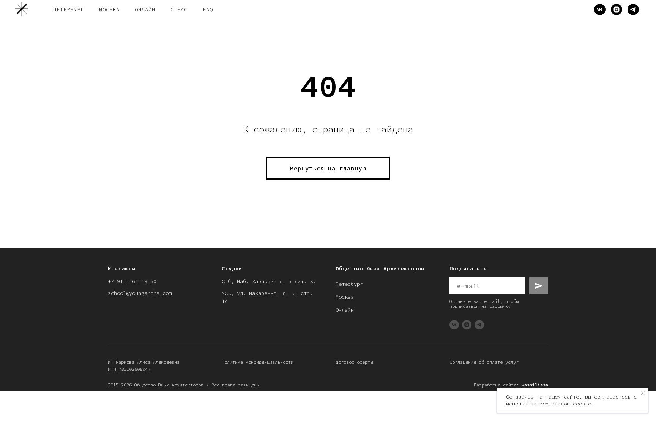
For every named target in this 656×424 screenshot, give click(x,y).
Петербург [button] (68, 9)
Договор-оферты (354, 362)
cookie (582, 403)
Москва (345, 296)
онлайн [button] (145, 9)
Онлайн (345, 309)
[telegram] (633, 9)
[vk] (600, 9)
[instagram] (616, 9)
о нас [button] (179, 9)
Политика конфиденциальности (257, 362)
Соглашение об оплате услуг (484, 362)
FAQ (208, 9)
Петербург (349, 284)
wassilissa (535, 385)
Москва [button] (109, 9)
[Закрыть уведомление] (643, 393)
